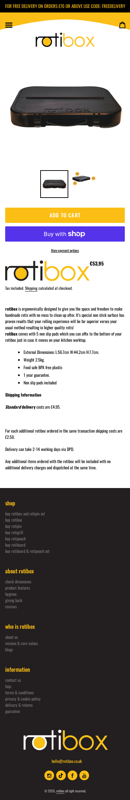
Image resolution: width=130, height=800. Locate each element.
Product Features (17, 588)
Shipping (31, 288)
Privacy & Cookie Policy (23, 699)
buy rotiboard (15, 545)
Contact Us (13, 680)
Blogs (9, 649)
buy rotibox (13, 520)
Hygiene (11, 594)
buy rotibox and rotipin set (25, 513)
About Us (11, 637)
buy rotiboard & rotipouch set (27, 551)
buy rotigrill (14, 532)
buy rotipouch (15, 538)
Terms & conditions (19, 692)
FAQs (8, 686)
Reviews (11, 606)
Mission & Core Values (21, 643)
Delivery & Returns (19, 705)
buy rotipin (13, 526)
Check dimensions (18, 581)
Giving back (13, 600)
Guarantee (12, 711)
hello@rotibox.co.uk (67, 761)
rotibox (60, 790)
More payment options (65, 250)
